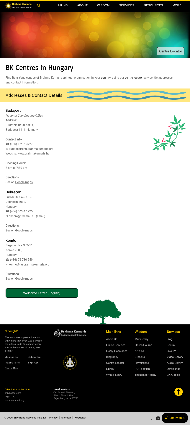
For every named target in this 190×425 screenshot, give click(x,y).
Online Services (115, 345)
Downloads (173, 368)
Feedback (80, 417)
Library (110, 368)
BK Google (173, 374)
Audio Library (175, 362)
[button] (63, 5)
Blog (169, 339)
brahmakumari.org (14, 400)
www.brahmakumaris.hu (33, 153)
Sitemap (66, 417)
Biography (112, 356)
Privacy (53, 417)
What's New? (114, 374)
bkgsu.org (10, 396)
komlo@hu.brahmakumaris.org (29, 264)
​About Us (111, 339)
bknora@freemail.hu (22, 216)
